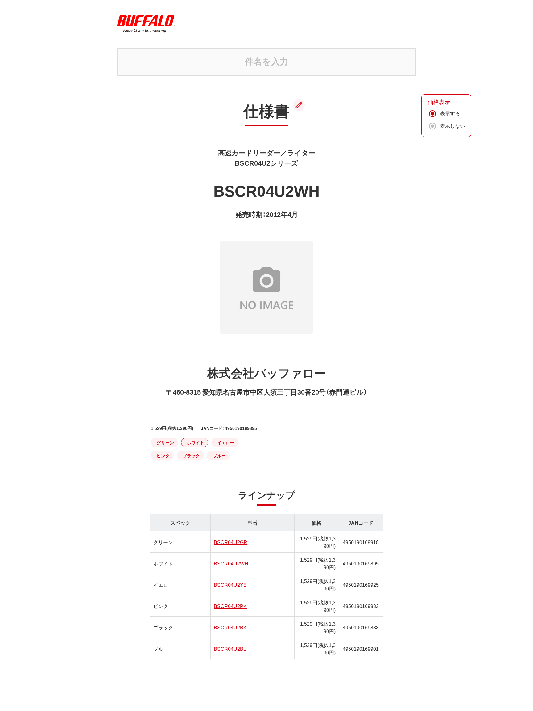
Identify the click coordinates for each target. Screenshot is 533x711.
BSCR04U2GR (230, 542)
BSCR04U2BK (230, 627)
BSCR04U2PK (230, 606)
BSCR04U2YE (230, 584)
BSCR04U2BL (230, 648)
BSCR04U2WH (231, 563)
